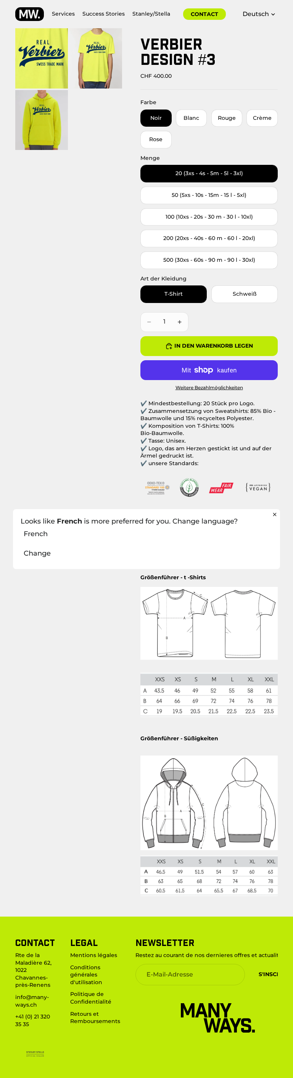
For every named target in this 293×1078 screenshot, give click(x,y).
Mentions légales (93, 955)
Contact (204, 14)
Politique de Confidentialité (90, 998)
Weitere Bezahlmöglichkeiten (209, 387)
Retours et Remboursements (95, 1017)
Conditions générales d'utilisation (86, 974)
